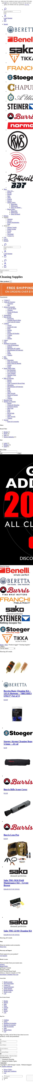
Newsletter (10, 234)
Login (5, 18)
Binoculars (14, 204)
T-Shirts (9, 335)
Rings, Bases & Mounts (14, 363)
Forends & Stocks (12, 406)
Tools (9, 396)
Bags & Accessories (13, 421)
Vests (8, 337)
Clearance (10, 303)
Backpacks (10, 318)
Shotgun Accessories (10, 401)
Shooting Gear (8, 400)
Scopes (9, 365)
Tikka (9, 197)
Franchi (9, 199)
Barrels (9, 380)
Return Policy (8, 1030)
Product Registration (13, 222)
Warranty (10, 219)
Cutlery (6, 340)
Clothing (6, 323)
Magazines (10, 385)
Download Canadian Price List (9, 974)
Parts (8, 224)
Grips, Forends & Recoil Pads (16, 383)
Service (9, 221)
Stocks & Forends (12, 395)
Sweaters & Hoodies (13, 333)
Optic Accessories (12, 362)
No (28, 4)
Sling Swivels (11, 393)
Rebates (6, 216)
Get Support (3, 955)
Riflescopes (14, 206)
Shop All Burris (15, 214)
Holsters (9, 347)
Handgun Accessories (10, 343)
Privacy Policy (8, 1069)
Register (10, 18)
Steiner (6, 1011)
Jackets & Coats (12, 327)
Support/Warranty (9, 987)
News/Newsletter (9, 983)
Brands (6, 24)
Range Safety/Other (9, 368)
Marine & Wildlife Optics (9, 1061)
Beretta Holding (8, 990)
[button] (5, 16)
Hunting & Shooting (8, 1059)
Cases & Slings (11, 308)
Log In (6, 239)
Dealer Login (7, 992)
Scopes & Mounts (12, 312)
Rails (8, 390)
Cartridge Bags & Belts (14, 320)
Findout (2, 964)
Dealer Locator (11, 229)
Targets (9, 313)
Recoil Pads (10, 413)
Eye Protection (11, 372)
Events (9, 231)
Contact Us (10, 236)
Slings (9, 376)
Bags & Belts (7, 317)
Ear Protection (11, 370)
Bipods (9, 381)
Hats (5, 357)
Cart (5, 237)
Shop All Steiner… (16, 207)
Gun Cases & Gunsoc (13, 322)
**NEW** (7, 300)
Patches (9, 330)
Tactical (6, 420)
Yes (26, 4)
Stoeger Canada (11, 227)
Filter (19, 453)
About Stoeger (8, 988)
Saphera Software (6, 1066)
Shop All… (10, 191)
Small (5, 446)
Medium (6, 445)
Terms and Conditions (10, 1071)
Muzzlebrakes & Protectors (15, 350)
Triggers (9, 355)
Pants (8, 328)
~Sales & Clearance (9, 302)
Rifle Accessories (9, 378)
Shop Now (3, 947)
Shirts (9, 332)
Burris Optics (11, 209)
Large (5, 443)
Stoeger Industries (9, 437)
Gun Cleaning (11, 373)
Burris (5, 433)
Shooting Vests (11, 375)
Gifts (5, 342)
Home (2, 645)
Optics (5, 358)
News (9, 232)
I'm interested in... (5, 1057)
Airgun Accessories (9, 307)
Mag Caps (10, 408)
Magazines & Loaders (13, 348)
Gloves (9, 325)
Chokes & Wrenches (13, 405)
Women (9, 338)
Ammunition (7, 315)
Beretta (9, 192)
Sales (5, 1028)
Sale (8, 305)
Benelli (9, 194)
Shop (5, 189)
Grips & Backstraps (13, 345)
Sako (8, 196)
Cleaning (10, 310)
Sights (9, 353)
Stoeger (9, 201)
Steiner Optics (11, 202)
